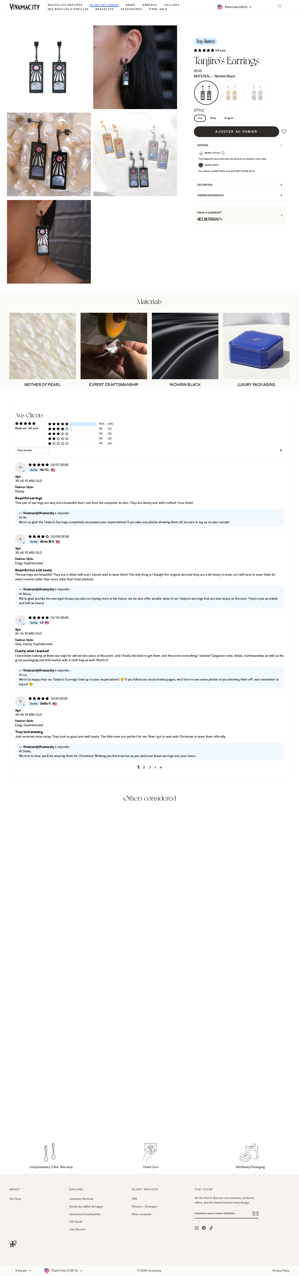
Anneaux (149, 5)
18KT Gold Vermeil (231, 92)
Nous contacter (141, 1214)
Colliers (172, 5)
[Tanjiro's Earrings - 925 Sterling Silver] (25, 1122)
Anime (130, 5)
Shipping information (210, 195)
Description (204, 184)
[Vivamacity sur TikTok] (211, 1227)
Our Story (15, 1198)
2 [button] (144, 767)
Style (199, 110)
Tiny (200, 118)
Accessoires (131, 9)
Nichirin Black (206, 92)
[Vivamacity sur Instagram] (197, 1227)
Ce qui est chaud (104, 5)
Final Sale (158, 9)
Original (228, 118)
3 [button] (150, 767)
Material (214, 76)
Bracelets (105, 9)
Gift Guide (75, 1221)
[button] (279, 7)
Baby (213, 118)
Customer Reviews (81, 1198)
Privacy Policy (281, 1270)
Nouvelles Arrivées (65, 5)
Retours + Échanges (144, 1206)
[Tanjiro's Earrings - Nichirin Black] (12, 1122)
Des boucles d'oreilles (68, 9)
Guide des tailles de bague (86, 1206)
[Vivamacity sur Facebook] (204, 1227)
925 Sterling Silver (257, 92)
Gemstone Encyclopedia (84, 1214)
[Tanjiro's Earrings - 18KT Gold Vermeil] (19, 1122)
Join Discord (77, 1229)
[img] (39, 465)
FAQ (134, 1198)
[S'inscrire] (256, 1213)
